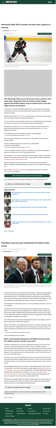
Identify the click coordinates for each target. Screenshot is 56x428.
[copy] (12, 34)
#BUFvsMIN (35, 143)
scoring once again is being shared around (15, 159)
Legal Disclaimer (21, 413)
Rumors (10, 397)
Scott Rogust (7, 251)
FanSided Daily (9, 411)
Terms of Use (46, 411)
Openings (19, 408)
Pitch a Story (20, 411)
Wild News (11, 231)
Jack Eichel (16, 169)
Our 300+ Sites (47, 408)
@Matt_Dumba (14, 143)
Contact (30, 408)
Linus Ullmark (43, 128)
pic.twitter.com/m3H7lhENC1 (12, 145)
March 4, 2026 (26, 332)
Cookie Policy (8, 413)
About (7, 408)
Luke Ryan (6, 30)
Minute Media (9, 419)
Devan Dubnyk (8, 171)
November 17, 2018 (25, 135)
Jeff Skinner (22, 169)
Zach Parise (21, 126)
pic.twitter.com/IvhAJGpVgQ (33, 133)
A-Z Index (45, 413)
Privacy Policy (31, 411)
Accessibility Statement (34, 413)
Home (5, 231)
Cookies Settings (9, 416)
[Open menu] (3, 2)
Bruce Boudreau (20, 116)
